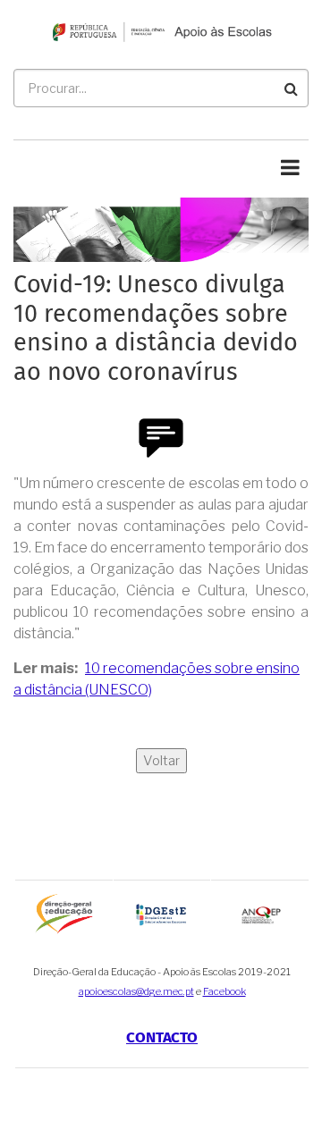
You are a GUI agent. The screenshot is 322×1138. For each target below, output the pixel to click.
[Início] (160, 31)
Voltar (161, 761)
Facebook (224, 991)
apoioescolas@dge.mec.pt (136, 991)
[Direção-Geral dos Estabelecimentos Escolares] (162, 913)
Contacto (162, 1038)
